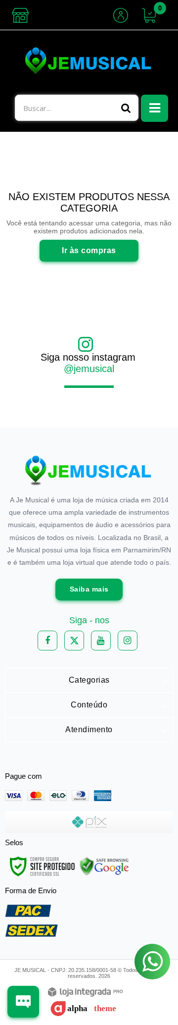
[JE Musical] (89, 62)
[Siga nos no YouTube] (101, 640)
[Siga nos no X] (74, 640)
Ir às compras (89, 250)
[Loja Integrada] (85, 992)
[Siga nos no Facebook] (47, 640)
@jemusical (89, 368)
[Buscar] (126, 108)
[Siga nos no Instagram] (127, 640)
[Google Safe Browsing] (104, 866)
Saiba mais (89, 589)
